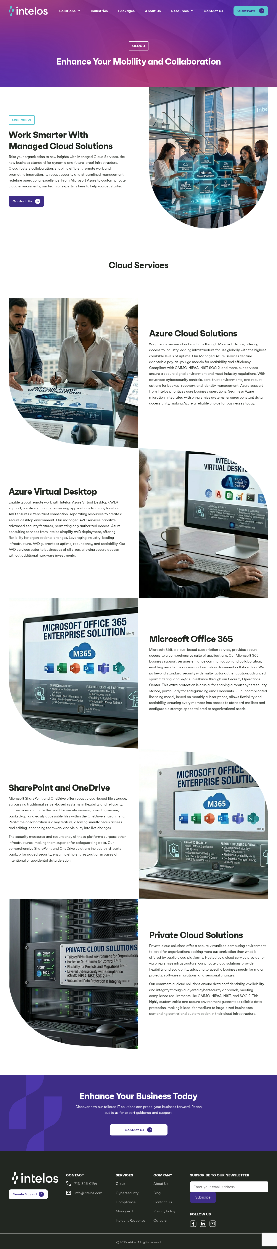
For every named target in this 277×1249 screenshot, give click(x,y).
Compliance (126, 1202)
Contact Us (213, 11)
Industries (99, 11)
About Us (153, 11)
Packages (126, 11)
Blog (157, 1193)
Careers (160, 1220)
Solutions (67, 11)
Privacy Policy (164, 1211)
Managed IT (125, 1211)
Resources (180, 11)
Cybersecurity (127, 1193)
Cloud (121, 1184)
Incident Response (130, 1220)
